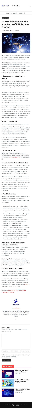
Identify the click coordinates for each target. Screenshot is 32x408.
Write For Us (9, 13)
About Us (15, 13)
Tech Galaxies (7, 30)
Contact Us (22, 13)
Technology (5, 18)
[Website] (16, 319)
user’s (25, 284)
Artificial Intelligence (14, 157)
